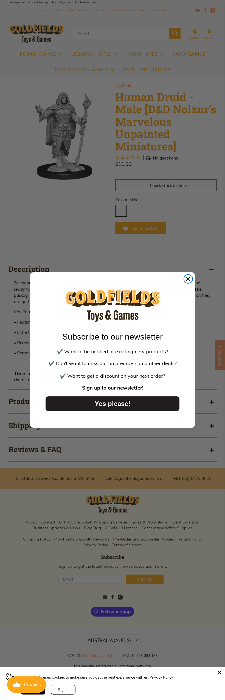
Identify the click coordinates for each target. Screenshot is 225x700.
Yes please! (112, 403)
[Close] (219, 672)
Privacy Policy (161, 677)
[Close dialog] (188, 279)
